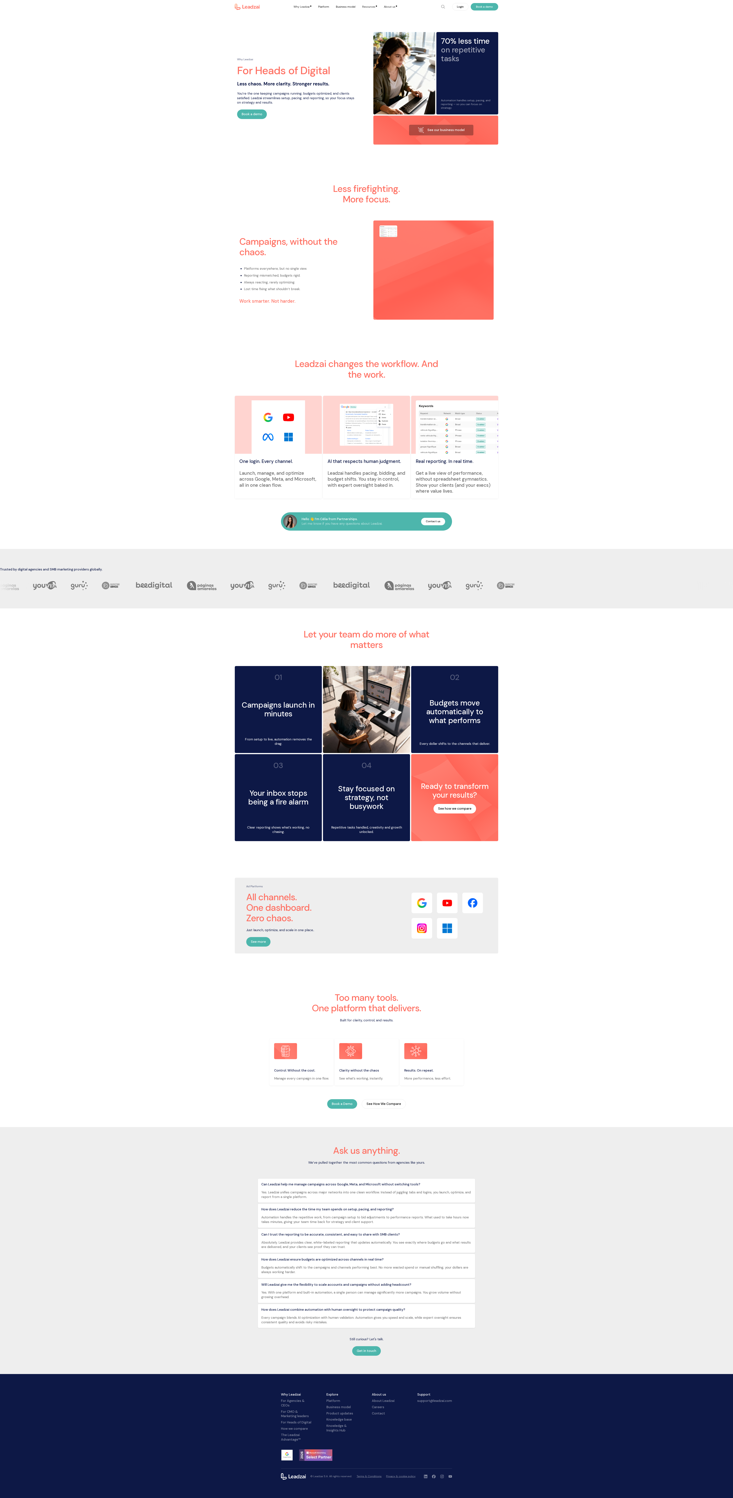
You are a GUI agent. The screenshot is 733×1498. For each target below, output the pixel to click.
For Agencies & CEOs (292, 1403)
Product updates (339, 1413)
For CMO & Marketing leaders (295, 1414)
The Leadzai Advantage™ (291, 1437)
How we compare (294, 1428)
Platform (323, 6)
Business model (345, 6)
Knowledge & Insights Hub (336, 1428)
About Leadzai (383, 1401)
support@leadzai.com (434, 1401)
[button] (302, 7)
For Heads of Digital (296, 1422)
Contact (378, 1413)
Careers (378, 1407)
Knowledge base (339, 1419)
